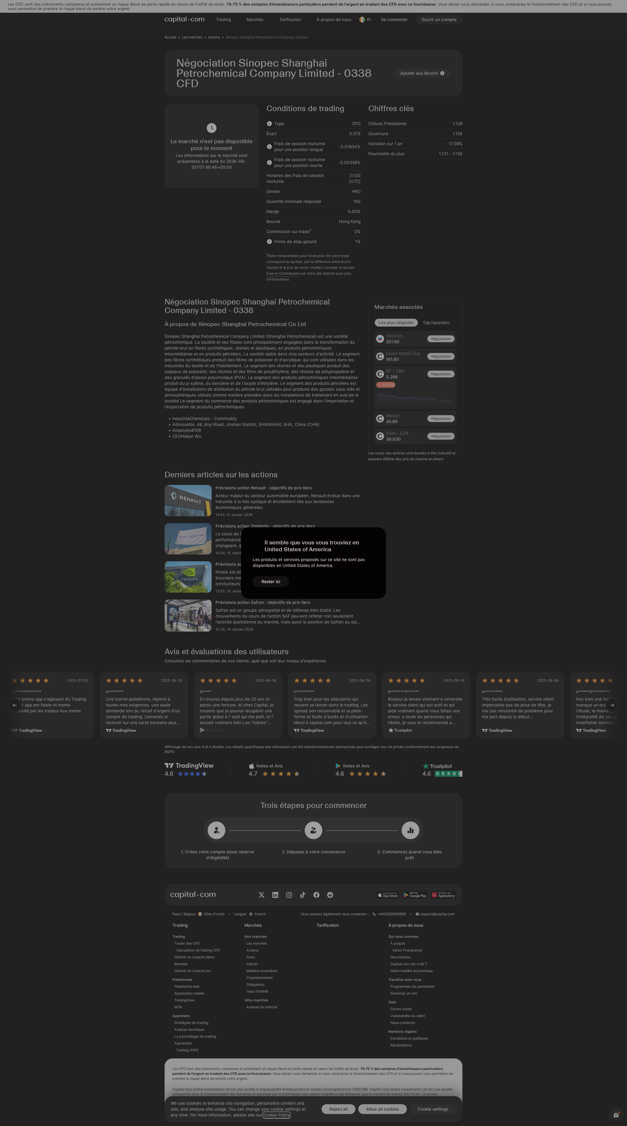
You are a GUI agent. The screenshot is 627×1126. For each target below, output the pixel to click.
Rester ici (271, 581)
